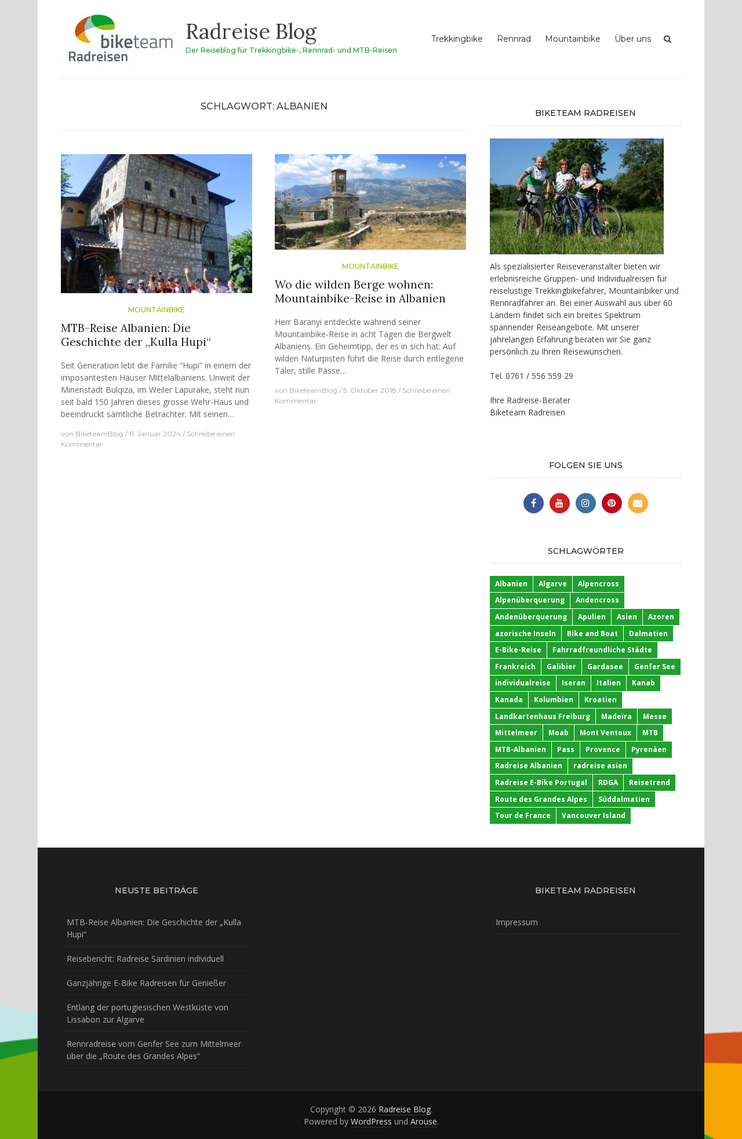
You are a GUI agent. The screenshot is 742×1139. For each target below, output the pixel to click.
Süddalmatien (624, 799)
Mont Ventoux (605, 733)
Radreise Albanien (528, 766)
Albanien (511, 584)
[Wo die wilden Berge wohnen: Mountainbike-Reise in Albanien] (370, 206)
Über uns (632, 39)
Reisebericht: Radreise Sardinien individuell (145, 958)
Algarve (553, 584)
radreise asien (600, 766)
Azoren (661, 617)
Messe (655, 716)
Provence (602, 749)
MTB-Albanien (520, 749)
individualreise (523, 683)
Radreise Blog (251, 31)
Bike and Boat (592, 633)
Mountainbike (573, 39)
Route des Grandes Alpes (541, 799)
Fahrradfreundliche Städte (602, 650)
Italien (608, 683)
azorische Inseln (525, 633)
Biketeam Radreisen (527, 412)
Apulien (592, 617)
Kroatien (600, 699)
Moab (558, 733)
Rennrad (514, 39)
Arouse (423, 1121)
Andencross (597, 600)
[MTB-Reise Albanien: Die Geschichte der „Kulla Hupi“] (156, 227)
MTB (650, 733)
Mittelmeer (516, 733)
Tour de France (523, 815)
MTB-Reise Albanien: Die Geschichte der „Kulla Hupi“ (136, 335)
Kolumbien (553, 699)
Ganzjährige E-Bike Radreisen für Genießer (146, 982)
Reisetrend (649, 782)
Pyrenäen (649, 749)
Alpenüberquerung (530, 600)
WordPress (371, 1121)
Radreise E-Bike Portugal (541, 782)
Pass (565, 749)
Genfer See (654, 666)
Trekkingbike (457, 39)
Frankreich (515, 666)
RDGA (608, 782)
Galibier (561, 666)
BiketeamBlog (99, 433)
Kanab (643, 683)
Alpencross (598, 584)
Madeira (616, 716)
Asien (627, 617)
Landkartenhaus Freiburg (542, 716)
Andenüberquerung (531, 617)
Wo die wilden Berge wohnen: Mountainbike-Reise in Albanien (360, 292)
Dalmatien (648, 633)
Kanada (509, 699)
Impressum (517, 922)
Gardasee (605, 666)
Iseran (573, 683)
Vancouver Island (593, 815)
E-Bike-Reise (518, 650)
